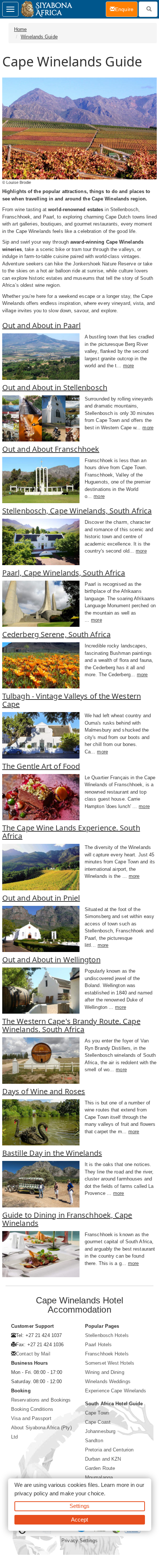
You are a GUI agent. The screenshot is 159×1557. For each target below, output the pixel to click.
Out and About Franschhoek (50, 449)
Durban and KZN (103, 1459)
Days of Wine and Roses (43, 1091)
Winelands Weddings (108, 1381)
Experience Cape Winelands (115, 1390)
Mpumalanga (99, 1477)
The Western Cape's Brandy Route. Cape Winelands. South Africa (71, 1025)
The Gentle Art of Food (41, 766)
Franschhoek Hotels (107, 1354)
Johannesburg (100, 1431)
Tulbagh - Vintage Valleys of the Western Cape (71, 700)
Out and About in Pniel (41, 898)
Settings (79, 1506)
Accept (79, 1519)
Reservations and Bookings (41, 1400)
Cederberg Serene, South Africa (56, 634)
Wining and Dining (104, 1372)
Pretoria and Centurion (109, 1450)
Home (20, 29)
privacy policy (31, 1493)
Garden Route (100, 1468)
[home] (46, 9)
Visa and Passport (31, 1418)
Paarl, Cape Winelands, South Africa (63, 573)
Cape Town (97, 1413)
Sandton (94, 1440)
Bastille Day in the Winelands (52, 1153)
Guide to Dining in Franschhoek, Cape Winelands (67, 1219)
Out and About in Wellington (51, 960)
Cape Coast (98, 1422)
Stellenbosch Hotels (107, 1335)
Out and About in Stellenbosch (54, 387)
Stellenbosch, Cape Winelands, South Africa (77, 511)
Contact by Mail (33, 1354)
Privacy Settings (79, 1540)
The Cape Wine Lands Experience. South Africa (71, 832)
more (128, 365)
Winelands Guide (39, 36)
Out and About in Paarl (41, 325)
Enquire (126, 9)
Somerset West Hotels (109, 1363)
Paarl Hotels (98, 1344)
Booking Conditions (32, 1409)
